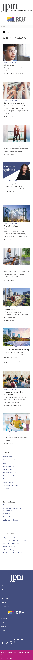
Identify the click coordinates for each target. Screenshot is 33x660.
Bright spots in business (14, 103)
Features (5, 590)
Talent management (10, 485)
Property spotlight (10, 479)
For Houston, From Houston (13, 553)
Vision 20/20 (9, 65)
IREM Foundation (9, 473)
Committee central (10, 460)
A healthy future (11, 226)
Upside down (8, 505)
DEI (4, 463)
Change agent (9, 309)
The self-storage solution (12, 550)
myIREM (3, 626)
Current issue (6, 586)
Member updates (9, 476)
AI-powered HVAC (9, 538)
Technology (7, 488)
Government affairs (10, 469)
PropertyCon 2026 (9, 547)
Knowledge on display (11, 517)
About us (5, 598)
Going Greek (8, 514)
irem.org (5, 602)
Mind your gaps (10, 269)
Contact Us (5, 606)
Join (2, 622)
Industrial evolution (10, 520)
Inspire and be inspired (14, 146)
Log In (3, 635)
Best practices (8, 457)
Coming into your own (13, 435)
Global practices (9, 466)
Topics (4, 594)
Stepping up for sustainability (16, 350)
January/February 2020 (11, 62)
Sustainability (8, 482)
